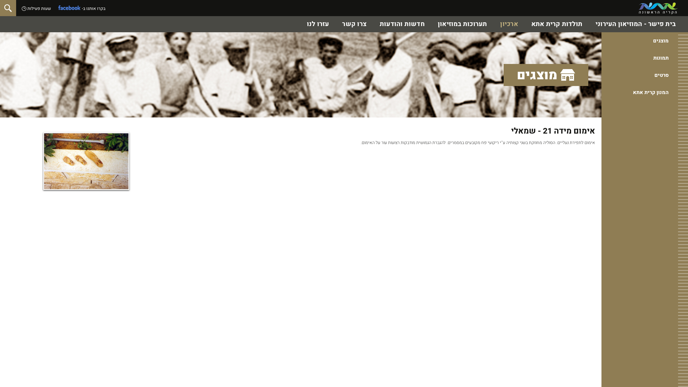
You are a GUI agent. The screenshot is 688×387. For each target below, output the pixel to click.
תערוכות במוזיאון (462, 24)
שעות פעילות (38, 8)
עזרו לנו (318, 24)
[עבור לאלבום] (86, 161)
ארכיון (509, 24)
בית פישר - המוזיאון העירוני (636, 24)
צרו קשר (354, 24)
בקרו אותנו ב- (93, 8)
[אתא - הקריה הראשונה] (658, 8)
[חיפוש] (8, 8)
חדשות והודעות (402, 24)
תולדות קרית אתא (556, 24)
